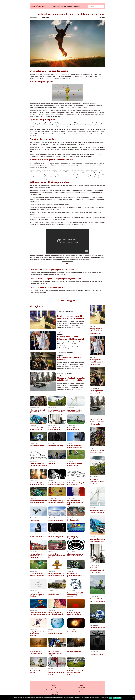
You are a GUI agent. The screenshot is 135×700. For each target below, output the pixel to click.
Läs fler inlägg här (67, 300)
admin (66, 332)
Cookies (69, 6)
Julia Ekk (69, 373)
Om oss (63, 6)
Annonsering (56, 6)
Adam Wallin (70, 352)
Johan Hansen (45, 17)
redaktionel (102, 17)
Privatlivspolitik (117, 697)
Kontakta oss (76, 6)
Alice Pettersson (69, 311)
